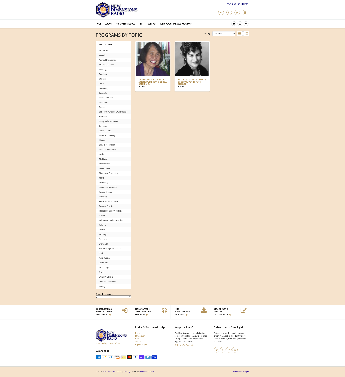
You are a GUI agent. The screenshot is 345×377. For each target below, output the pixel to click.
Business (102, 79)
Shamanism (103, 244)
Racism (102, 216)
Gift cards (103, 126)
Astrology (103, 69)
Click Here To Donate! (184, 345)
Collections (105, 45)
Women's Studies (106, 277)
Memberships (104, 164)
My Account (140, 336)
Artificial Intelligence (107, 60)
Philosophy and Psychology (110, 211)
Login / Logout (141, 344)
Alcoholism (103, 50)
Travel (101, 272)
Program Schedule (125, 24)
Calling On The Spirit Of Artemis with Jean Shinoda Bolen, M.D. (153, 82)
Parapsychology (105, 192)
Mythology (103, 182)
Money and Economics (108, 173)
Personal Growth (106, 206)
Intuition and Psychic (107, 149)
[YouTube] (245, 12)
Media (101, 154)
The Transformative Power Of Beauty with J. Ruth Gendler (192, 82)
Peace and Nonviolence (108, 201)
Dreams (102, 107)
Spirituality (103, 263)
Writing (102, 286)
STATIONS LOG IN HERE (237, 4)
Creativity (103, 93)
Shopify (127, 372)
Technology (104, 267)
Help (141, 24)
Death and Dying (106, 98)
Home (98, 24)
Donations (103, 102)
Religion (102, 225)
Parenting (103, 197)
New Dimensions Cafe (108, 187)
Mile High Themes (146, 372)
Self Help (102, 234)
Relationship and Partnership (111, 220)
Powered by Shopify (241, 372)
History (102, 140)
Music (101, 178)
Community (103, 88)
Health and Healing (107, 135)
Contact (152, 24)
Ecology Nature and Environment (112, 112)
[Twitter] (221, 12)
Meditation (103, 159)
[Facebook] (229, 12)
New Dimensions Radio (112, 372)
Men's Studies (105, 168)
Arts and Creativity (106, 65)
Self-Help (103, 239)
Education (103, 116)
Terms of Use (114, 343)
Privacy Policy (101, 343)
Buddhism (103, 74)
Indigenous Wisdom (107, 145)
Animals (102, 55)
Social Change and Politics (110, 249)
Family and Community (108, 121)
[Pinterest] (237, 12)
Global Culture (105, 131)
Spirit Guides (104, 258)
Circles (101, 83)
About (108, 24)
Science (102, 230)
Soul (101, 253)
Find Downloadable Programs (176, 24)
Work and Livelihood (107, 282)
